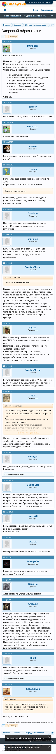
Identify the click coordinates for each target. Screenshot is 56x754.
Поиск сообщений (12, 16)
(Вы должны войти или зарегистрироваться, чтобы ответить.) (30, 722)
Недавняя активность (35, 16)
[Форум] (5, 10)
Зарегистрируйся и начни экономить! (25, 738)
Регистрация (47, 10)
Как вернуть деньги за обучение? (23, 747)
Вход (35, 10)
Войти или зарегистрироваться (39, 2)
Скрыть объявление (49, 737)
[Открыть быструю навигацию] (52, 25)
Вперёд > (13, 36)
